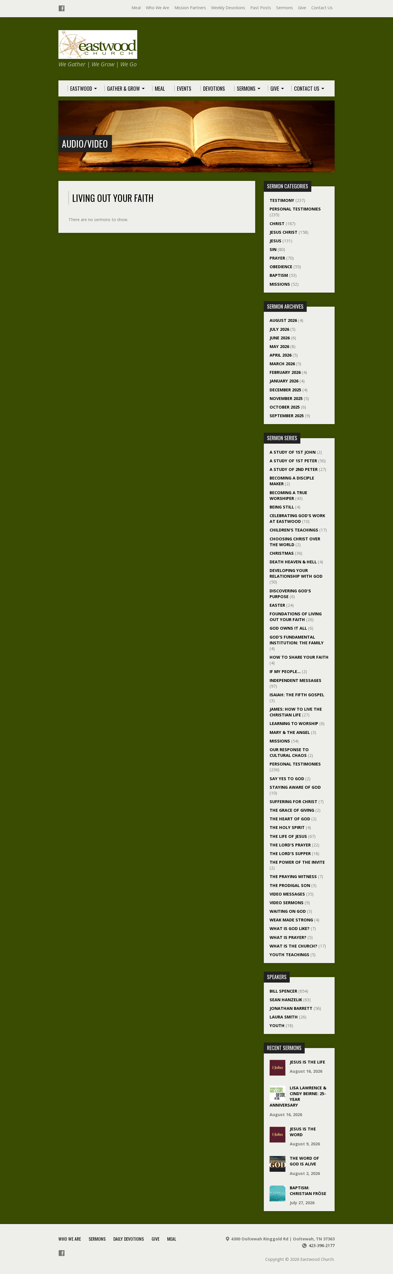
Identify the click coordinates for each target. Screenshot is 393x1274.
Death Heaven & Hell (293, 561)
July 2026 (279, 329)
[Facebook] (61, 8)
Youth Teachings (289, 954)
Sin (273, 249)
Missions (280, 284)
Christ (277, 223)
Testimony (282, 200)
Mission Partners (190, 7)
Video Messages (287, 894)
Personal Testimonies (295, 209)
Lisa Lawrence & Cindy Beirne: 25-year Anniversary (298, 1096)
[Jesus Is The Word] (277, 1139)
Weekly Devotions (228, 7)
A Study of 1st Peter (293, 460)
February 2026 (285, 372)
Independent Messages (295, 680)
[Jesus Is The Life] (277, 1072)
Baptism (279, 275)
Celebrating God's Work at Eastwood (297, 518)
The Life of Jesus (288, 836)
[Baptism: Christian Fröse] (277, 1198)
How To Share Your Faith (299, 657)
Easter (277, 605)
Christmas (282, 553)
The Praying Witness (293, 876)
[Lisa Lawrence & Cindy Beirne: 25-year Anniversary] (277, 1098)
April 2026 (280, 355)
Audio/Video (85, 143)
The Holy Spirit (287, 827)
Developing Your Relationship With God (296, 573)
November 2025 (286, 398)
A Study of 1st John (293, 452)
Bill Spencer (283, 991)
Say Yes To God (287, 778)
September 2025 (287, 415)
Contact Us (322, 7)
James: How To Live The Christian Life (296, 712)
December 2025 (285, 390)
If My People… (285, 671)
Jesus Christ (283, 232)
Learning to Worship (294, 723)
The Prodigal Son (290, 885)
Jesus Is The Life (307, 1062)
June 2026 (280, 338)
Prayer (277, 258)
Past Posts (260, 7)
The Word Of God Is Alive (304, 1161)
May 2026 (279, 346)
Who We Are (157, 7)
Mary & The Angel (290, 732)
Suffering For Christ (293, 801)
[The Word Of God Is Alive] (277, 1168)
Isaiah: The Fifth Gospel (297, 694)
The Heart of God (290, 818)
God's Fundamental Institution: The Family (297, 639)
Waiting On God (288, 911)
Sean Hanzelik (286, 999)
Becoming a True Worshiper (288, 495)
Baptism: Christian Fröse (308, 1190)
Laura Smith (284, 1017)
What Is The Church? (293, 946)
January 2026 (284, 381)
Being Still (282, 507)
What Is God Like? (290, 928)
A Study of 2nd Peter (294, 469)
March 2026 (282, 363)
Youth (277, 1025)
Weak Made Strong (291, 920)
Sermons (284, 7)
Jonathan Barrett (291, 1008)
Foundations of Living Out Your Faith (296, 616)
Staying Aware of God (295, 787)
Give (302, 7)
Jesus (275, 240)
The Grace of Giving (292, 810)
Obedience (281, 266)
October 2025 (285, 407)
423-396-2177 (322, 1245)
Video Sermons (287, 902)
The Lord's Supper (290, 853)
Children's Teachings (294, 530)
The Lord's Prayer (290, 845)
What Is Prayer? (288, 937)
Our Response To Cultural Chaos (289, 752)
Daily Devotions (128, 1238)
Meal (136, 7)
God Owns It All (288, 628)
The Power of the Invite (297, 862)
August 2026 (283, 320)
